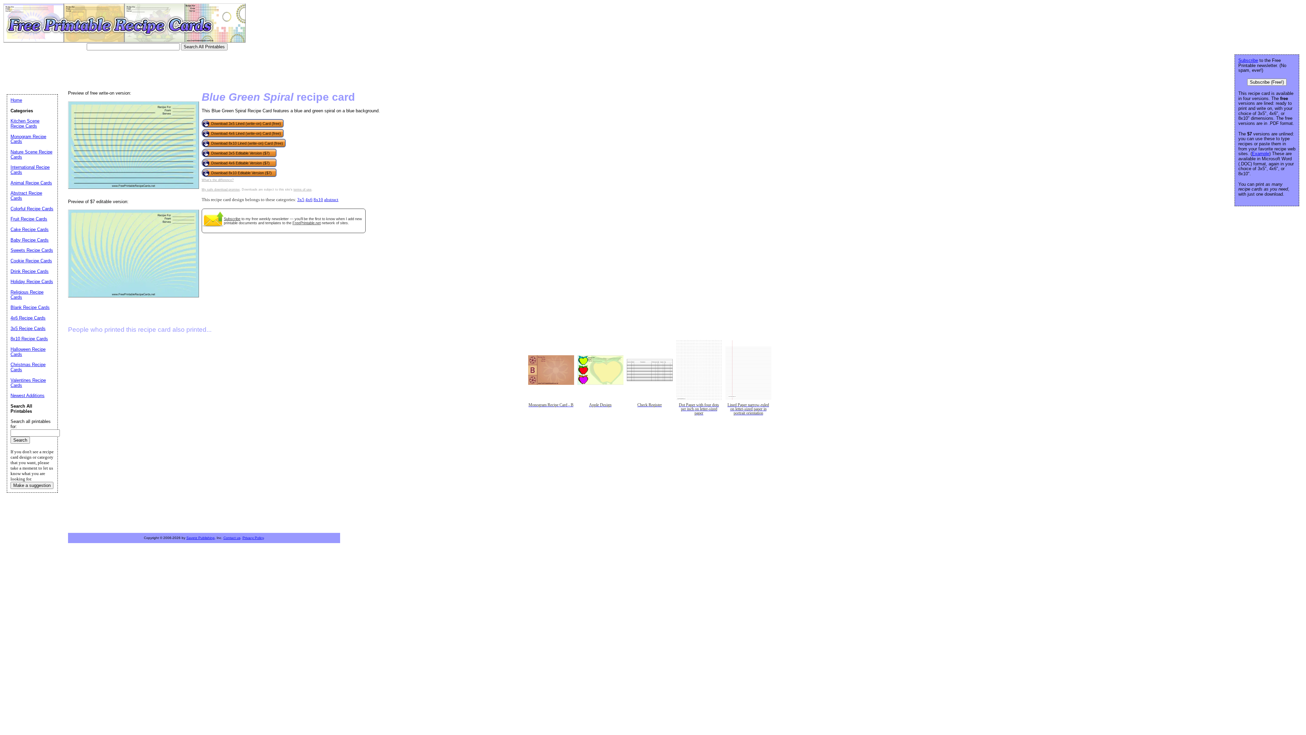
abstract (331, 199)
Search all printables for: (31, 424)
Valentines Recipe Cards (28, 383)
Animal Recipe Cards (31, 182)
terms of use (303, 189)
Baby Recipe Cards (30, 240)
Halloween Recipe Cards (28, 352)
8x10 (318, 199)
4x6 (309, 199)
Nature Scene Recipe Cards (31, 154)
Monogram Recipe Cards (28, 139)
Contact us (231, 538)
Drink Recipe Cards (30, 271)
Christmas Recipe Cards (28, 367)
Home (16, 100)
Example (1260, 153)
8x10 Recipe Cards (29, 338)
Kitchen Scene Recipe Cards (25, 123)
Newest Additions (28, 395)
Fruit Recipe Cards (29, 219)
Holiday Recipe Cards (32, 281)
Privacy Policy (253, 538)
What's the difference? (218, 180)
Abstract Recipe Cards (26, 196)
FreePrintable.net (306, 223)
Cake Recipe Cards (30, 229)
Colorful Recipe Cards (32, 208)
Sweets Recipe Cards (32, 250)
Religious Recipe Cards (27, 295)
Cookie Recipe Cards (31, 260)
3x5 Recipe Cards (28, 328)
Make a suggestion (32, 485)
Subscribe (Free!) (1267, 82)
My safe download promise (221, 189)
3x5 (300, 199)
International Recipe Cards (30, 170)
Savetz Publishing (200, 538)
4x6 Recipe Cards (28, 318)
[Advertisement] (130, 69)
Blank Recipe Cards (30, 307)
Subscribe (232, 219)
